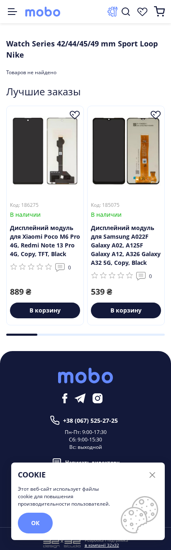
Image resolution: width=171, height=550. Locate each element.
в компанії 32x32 (102, 545)
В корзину (45, 310)
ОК (35, 523)
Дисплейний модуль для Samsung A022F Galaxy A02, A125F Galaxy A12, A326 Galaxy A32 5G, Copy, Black (126, 245)
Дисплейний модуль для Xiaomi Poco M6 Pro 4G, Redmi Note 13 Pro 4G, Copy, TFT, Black (45, 241)
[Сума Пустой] (159, 11)
